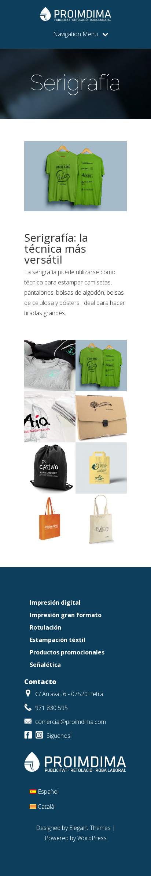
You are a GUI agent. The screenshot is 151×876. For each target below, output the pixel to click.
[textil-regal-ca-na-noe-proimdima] (50, 389)
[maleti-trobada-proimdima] (101, 440)
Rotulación (45, 627)
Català (46, 807)
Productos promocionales (67, 652)
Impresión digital (55, 603)
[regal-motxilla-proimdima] (50, 491)
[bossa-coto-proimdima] (101, 543)
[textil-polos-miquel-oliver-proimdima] (50, 440)
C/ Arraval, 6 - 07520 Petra (69, 694)
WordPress (92, 838)
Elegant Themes (90, 828)
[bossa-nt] (50, 543)
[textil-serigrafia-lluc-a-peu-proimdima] (101, 389)
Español (48, 792)
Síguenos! (59, 736)
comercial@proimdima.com (70, 722)
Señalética (45, 665)
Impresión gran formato (66, 615)
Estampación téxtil (57, 640)
